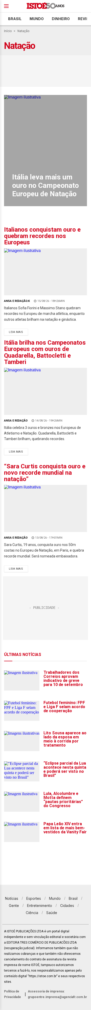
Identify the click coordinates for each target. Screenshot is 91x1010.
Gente (14, 905)
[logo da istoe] (45, 6)
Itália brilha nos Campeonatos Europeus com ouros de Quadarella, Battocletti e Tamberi (45, 352)
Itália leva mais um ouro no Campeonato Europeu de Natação (45, 185)
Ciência (32, 912)
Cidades (67, 905)
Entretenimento (39, 905)
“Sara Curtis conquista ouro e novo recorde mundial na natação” (44, 473)
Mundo (37, 19)
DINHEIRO (61, 19)
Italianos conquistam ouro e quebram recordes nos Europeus (42, 236)
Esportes (33, 898)
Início (8, 31)
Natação (23, 31)
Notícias (11, 898)
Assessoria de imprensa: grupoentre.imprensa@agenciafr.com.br (57, 994)
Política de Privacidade (12, 994)
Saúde (51, 912)
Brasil (14, 19)
